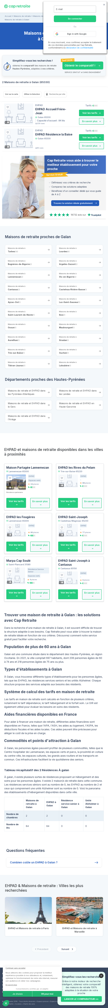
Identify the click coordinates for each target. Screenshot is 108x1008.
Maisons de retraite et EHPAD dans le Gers (26, 405)
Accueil (8, 16)
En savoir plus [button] (90, 121)
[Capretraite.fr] (17, 6)
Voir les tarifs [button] (90, 113)
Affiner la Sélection (32, 94)
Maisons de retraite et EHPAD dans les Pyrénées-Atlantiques (26, 392)
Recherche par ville (57, 94)
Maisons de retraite (22, 16)
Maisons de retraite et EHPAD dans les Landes (78, 392)
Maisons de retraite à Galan (17, 19)
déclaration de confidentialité (79, 47)
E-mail (59, 9)
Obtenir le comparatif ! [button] (78, 64)
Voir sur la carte (11, 94)
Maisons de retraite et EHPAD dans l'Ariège (26, 418)
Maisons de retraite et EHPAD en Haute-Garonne (76, 405)
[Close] (101, 975)
